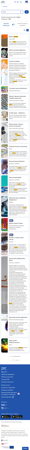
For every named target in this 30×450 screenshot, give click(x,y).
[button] (18, 2)
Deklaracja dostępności (7, 374)
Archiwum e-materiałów (8, 387)
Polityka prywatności (7, 377)
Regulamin (4, 372)
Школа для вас (5, 385)
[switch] (15, 24)
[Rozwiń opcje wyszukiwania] (27, 12)
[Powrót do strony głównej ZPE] (3, 2)
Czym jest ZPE (5, 379)
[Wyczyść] (20, 12)
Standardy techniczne (7, 382)
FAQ (15, 2)
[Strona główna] (7, 368)
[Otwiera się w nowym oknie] (6, 417)
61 (17, 360)
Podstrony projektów (7, 390)
